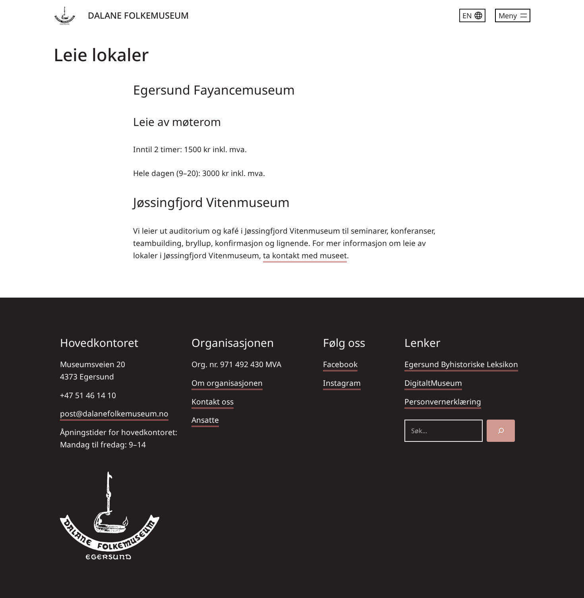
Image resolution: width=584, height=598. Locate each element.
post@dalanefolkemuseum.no (114, 413)
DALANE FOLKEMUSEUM (138, 15)
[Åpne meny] (512, 15)
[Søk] (501, 431)
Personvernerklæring (442, 401)
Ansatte (205, 419)
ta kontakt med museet (305, 255)
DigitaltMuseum (433, 382)
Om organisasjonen (227, 382)
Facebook (340, 364)
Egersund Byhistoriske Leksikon (461, 364)
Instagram (342, 382)
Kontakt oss (212, 401)
